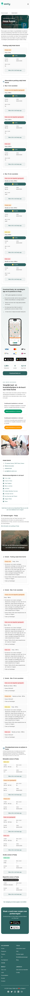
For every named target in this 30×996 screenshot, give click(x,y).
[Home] (5, 4)
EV (2, 957)
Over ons (3, 969)
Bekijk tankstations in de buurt (13, 427)
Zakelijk (3, 962)
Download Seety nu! (15, 373)
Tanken (3, 954)
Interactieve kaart (20, 948)
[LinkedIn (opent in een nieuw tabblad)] (18, 992)
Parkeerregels (4, 13)
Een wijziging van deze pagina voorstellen (15, 902)
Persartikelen (4, 975)
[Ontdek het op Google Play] (21, 359)
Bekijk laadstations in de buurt (13, 411)
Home (2, 948)
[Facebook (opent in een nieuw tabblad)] (8, 992)
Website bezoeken (9, 466)
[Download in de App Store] (8, 359)
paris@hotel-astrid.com (11, 471)
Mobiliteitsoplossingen (22, 957)
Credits (18, 972)
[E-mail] (22, 992)
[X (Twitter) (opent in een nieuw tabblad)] (11, 992)
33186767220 (8, 468)
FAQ (17, 951)
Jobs (2, 972)
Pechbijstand (4, 960)
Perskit (3, 978)
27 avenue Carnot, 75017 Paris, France (12, 24)
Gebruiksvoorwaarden (22, 969)
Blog (17, 960)
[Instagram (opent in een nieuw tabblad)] (15, 992)
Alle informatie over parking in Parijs (10, 526)
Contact (3, 981)
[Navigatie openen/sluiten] (28, 4)
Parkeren (3, 951)
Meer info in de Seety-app (15, 70)
